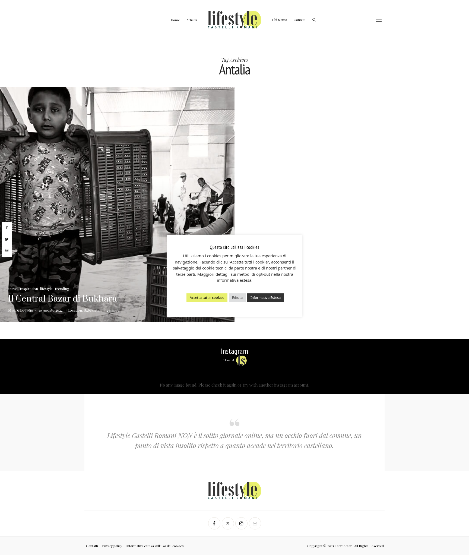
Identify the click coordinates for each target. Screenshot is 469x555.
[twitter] (7, 239)
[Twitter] (228, 523)
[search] (314, 20)
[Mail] (255, 523)
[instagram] (7, 250)
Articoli (191, 20)
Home (175, 20)
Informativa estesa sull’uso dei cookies (155, 546)
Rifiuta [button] (237, 297)
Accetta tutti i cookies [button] (207, 297)
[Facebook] (214, 523)
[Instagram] (241, 523)
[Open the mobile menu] (379, 19)
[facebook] (7, 227)
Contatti (300, 19)
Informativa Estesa (266, 297)
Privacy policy (112, 546)
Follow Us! (229, 360)
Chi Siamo (279, 19)
